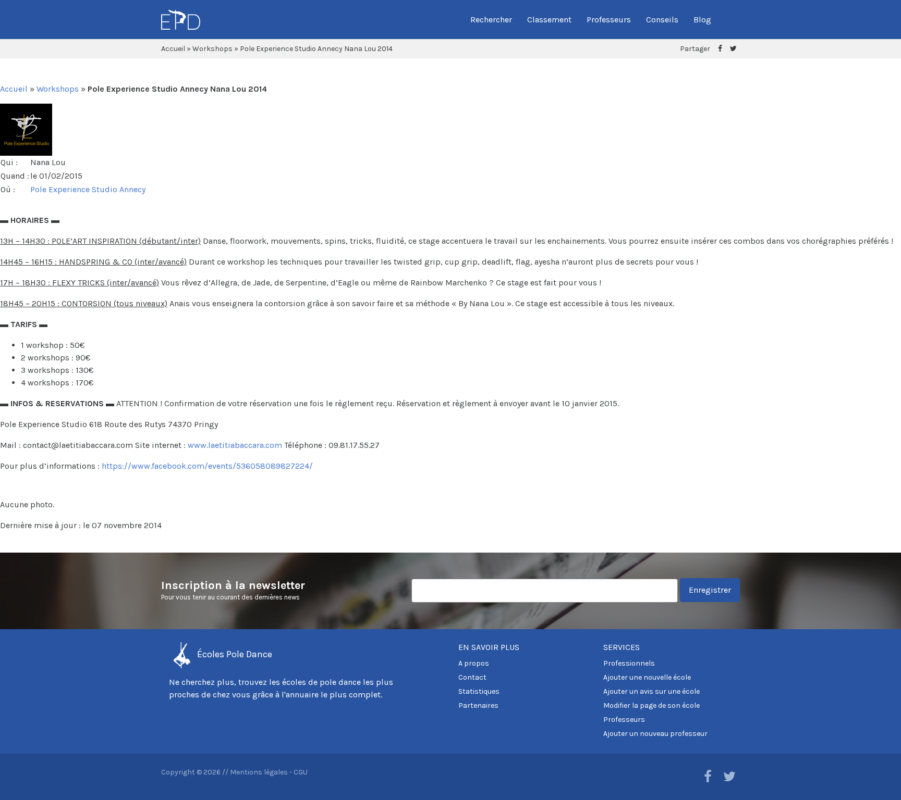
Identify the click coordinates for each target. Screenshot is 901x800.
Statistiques (479, 691)
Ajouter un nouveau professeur (655, 733)
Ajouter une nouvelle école (647, 677)
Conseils (662, 19)
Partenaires (478, 705)
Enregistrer (710, 590)
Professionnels (629, 663)
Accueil (173, 48)
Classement (549, 19)
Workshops (212, 48)
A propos (473, 663)
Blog (702, 19)
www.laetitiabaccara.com (235, 445)
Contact (472, 677)
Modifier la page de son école (651, 705)
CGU (301, 772)
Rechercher (491, 19)
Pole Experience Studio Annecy (87, 189)
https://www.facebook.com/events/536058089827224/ (207, 466)
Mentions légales (259, 772)
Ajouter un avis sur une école (651, 691)
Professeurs (609, 19)
